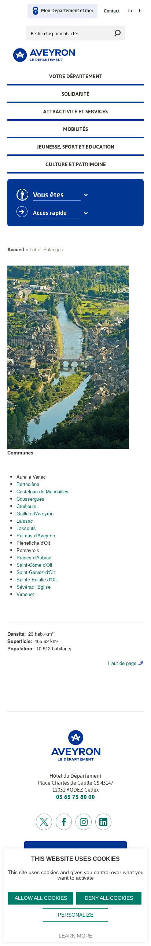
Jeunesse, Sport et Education (75, 147)
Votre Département (75, 76)
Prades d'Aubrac (33, 557)
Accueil (15, 249)
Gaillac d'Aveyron (35, 513)
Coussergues (30, 498)
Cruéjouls (26, 506)
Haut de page (122, 663)
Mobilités (75, 129)
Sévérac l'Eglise (33, 586)
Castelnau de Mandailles (42, 491)
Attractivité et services (75, 111)
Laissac (24, 520)
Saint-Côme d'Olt (34, 564)
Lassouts (26, 528)
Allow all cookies (41, 898)
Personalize (75, 915)
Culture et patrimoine (75, 164)
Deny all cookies (109, 898)
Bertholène (27, 484)
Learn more (75, 936)
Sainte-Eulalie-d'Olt (36, 579)
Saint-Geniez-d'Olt (35, 572)
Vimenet (25, 594)
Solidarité (75, 94)
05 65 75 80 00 (75, 796)
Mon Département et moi (67, 10)
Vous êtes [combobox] (48, 195)
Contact (111, 11)
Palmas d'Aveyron (35, 535)
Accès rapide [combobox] (50, 213)
